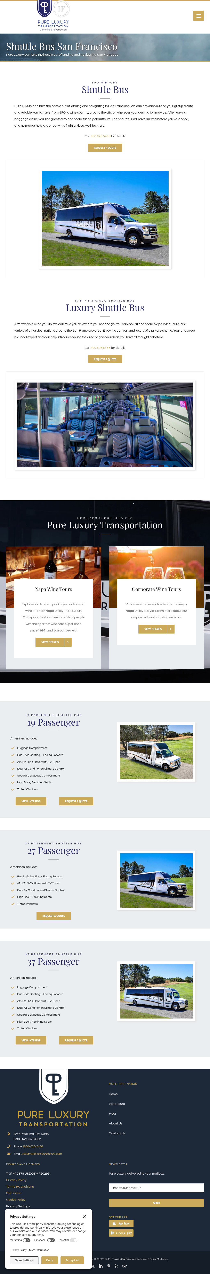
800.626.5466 (100, 136)
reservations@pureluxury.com (42, 1153)
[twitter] (93, 1266)
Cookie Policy (15, 1199)
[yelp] (116, 1266)
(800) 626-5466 (33, 1146)
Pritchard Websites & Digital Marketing (147, 1259)
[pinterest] (108, 1266)
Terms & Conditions (20, 1186)
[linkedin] (101, 1266)
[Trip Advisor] (124, 1266)
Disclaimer (14, 1193)
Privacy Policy (16, 1180)
